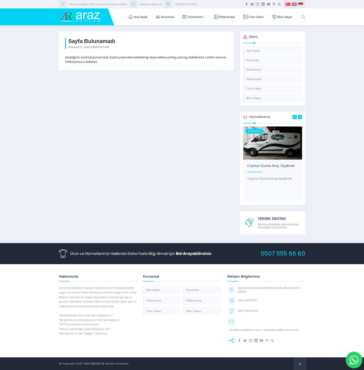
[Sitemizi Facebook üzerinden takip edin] (246, 4)
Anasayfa (75, 47)
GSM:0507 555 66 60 (186, 4)
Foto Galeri (256, 17)
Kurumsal (167, 17)
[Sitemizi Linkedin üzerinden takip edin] (263, 4)
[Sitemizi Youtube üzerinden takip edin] (268, 4)
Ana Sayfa (140, 17)
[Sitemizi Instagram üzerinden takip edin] (257, 4)
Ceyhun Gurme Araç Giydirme (271, 166)
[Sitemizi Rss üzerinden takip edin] (279, 4)
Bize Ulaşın (284, 17)
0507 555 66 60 (283, 253)
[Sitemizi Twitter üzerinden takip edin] (252, 4)
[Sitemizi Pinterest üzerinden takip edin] (274, 4)
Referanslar (227, 17)
